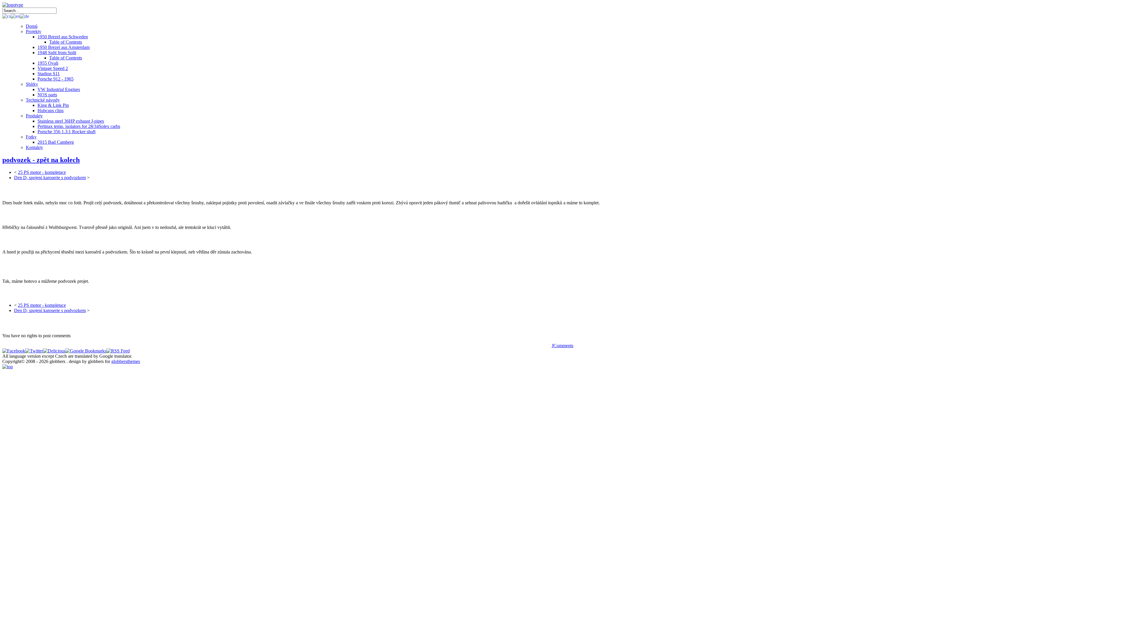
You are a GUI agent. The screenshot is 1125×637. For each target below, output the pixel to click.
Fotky (31, 136)
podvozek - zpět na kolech (41, 160)
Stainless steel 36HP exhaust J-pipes (71, 121)
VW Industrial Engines (59, 89)
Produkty (34, 115)
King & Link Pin (53, 105)
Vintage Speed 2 (53, 68)
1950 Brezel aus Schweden (63, 36)
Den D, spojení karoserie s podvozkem (50, 177)
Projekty (33, 31)
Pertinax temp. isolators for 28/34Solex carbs (79, 126)
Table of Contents (65, 42)
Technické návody (43, 99)
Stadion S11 (49, 73)
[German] (24, 15)
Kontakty (34, 147)
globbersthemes (125, 361)
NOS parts (47, 94)
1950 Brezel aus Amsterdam (64, 47)
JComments (562, 345)
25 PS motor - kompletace (42, 172)
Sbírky (32, 84)
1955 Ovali (48, 63)
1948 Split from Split (57, 52)
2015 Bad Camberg (56, 142)
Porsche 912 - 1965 (56, 78)
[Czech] (6, 15)
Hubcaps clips (51, 110)
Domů (32, 26)
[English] (15, 15)
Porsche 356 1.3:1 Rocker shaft (67, 131)
